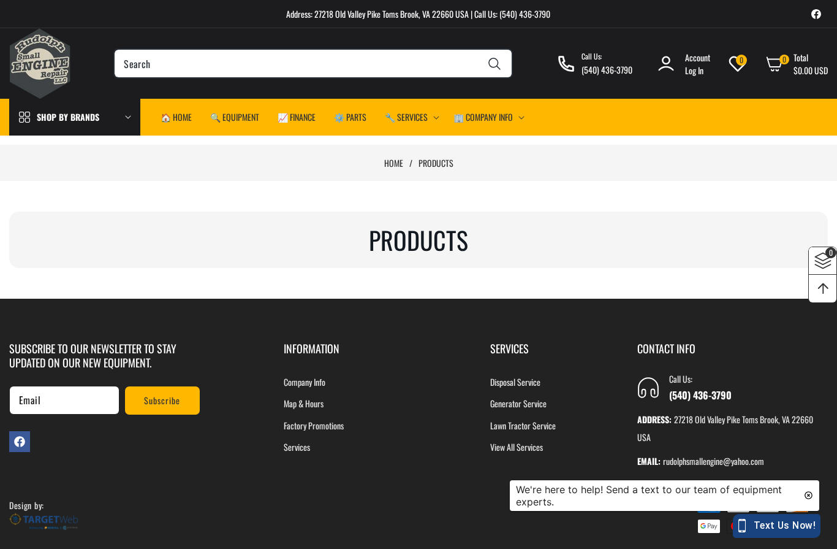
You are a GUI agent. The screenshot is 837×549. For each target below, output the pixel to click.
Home (393, 163)
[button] (410, 117)
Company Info (304, 382)
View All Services (516, 446)
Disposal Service (515, 382)
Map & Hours (304, 403)
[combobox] (313, 63)
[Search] (495, 63)
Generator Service (518, 403)
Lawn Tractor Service (523, 425)
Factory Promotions (314, 425)
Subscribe (162, 400)
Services (297, 446)
